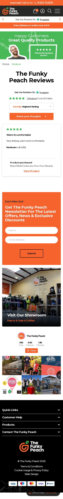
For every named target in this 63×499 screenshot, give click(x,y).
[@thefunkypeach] (21, 336)
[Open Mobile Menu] (57, 11)
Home (6, 64)
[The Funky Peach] (10, 11)
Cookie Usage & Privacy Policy (31, 470)
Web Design (31, 474)
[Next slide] (60, 19)
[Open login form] (42, 11)
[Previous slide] (3, 19)
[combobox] (31, 106)
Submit (31, 253)
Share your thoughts (28, 116)
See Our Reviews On (25, 92)
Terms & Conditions (31, 466)
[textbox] (27, 107)
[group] (31, 19)
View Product (31, 171)
